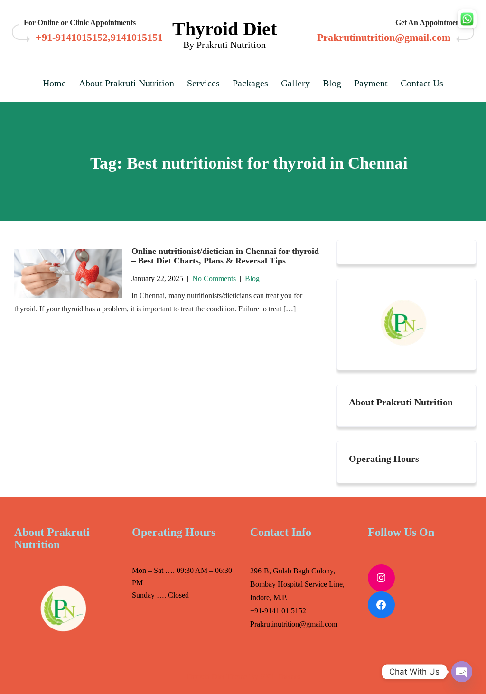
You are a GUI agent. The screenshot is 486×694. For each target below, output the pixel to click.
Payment (371, 83)
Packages (250, 83)
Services (203, 83)
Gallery (295, 83)
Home (54, 83)
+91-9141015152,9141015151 (99, 37)
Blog (332, 83)
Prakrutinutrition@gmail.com (383, 37)
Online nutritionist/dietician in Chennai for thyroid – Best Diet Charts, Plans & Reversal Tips (225, 255)
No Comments (214, 278)
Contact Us (422, 83)
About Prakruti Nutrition (126, 83)
